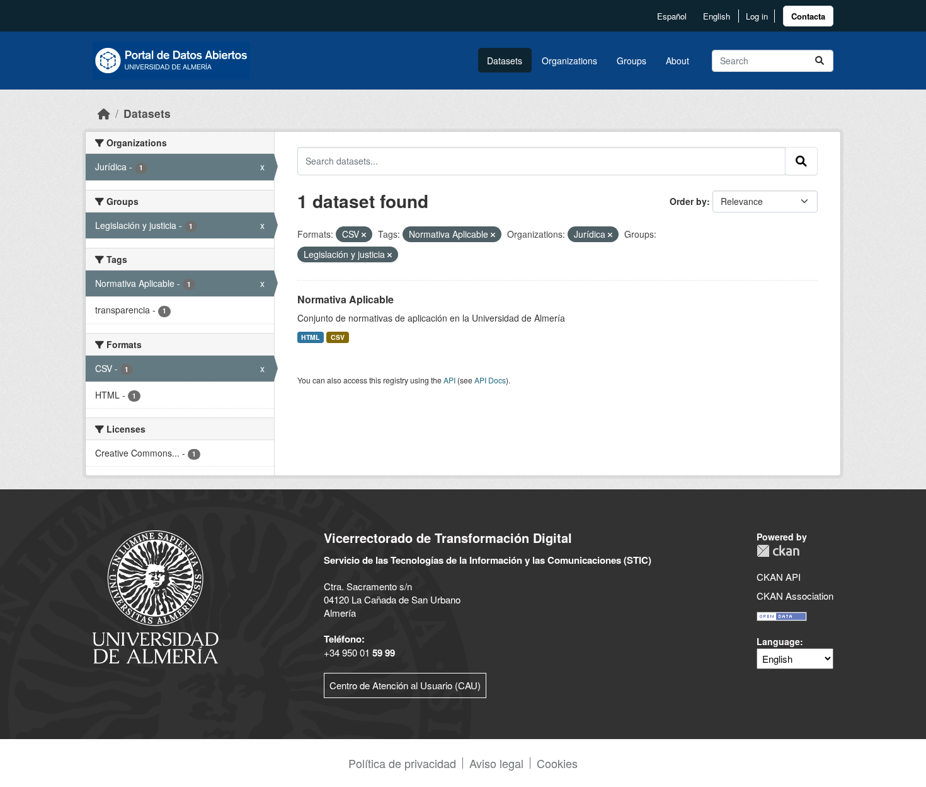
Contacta (808, 16)
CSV (338, 337)
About (677, 60)
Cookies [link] (557, 763)
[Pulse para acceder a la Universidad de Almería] (156, 595)
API (449, 380)
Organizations (569, 60)
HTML (310, 337)
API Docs (490, 380)
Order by (688, 201)
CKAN (778, 550)
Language (778, 641)
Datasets (504, 60)
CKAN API (779, 576)
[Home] (104, 113)
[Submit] (819, 61)
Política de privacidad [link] (402, 763)
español (672, 16)
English (716, 16)
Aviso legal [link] (496, 763)
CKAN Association (795, 595)
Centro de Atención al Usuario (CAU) (405, 685)
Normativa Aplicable (345, 299)
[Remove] (364, 235)
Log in (757, 16)
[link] (808, 16)
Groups (631, 60)
